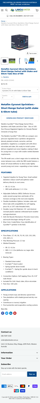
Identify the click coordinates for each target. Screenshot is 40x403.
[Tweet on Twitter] (6, 313)
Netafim (6, 77)
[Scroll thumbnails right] (37, 61)
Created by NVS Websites (23, 398)
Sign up (32, 374)
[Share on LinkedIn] (10, 313)
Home (3, 21)
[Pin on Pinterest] (14, 313)
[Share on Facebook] (2, 313)
